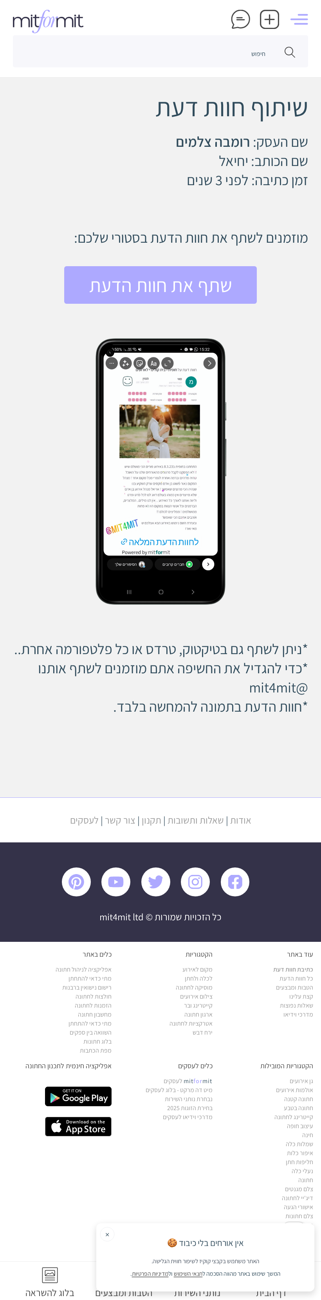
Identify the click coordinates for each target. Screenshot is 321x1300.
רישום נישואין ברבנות (87, 987)
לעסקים (84, 820)
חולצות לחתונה (94, 996)
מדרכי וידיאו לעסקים (188, 1117)
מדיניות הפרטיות (150, 1274)
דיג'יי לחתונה (297, 1198)
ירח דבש (203, 1032)
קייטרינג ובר (198, 1005)
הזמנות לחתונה (93, 1005)
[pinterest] (81, 894)
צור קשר (120, 820)
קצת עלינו (301, 996)
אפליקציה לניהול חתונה (84, 969)
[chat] (240, 20)
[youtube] (120, 894)
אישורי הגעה (298, 1207)
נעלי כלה (302, 1171)
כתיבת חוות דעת (293, 969)
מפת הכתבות (96, 1050)
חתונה (305, 1180)
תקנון (151, 820)
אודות (240, 820)
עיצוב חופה (300, 1126)
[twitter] (160, 894)
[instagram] (199, 894)
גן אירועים (301, 1081)
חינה (307, 1135)
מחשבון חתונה (95, 1014)
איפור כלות (300, 1153)
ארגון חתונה (198, 1014)
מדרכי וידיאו (298, 1014)
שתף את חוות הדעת (160, 285)
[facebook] (239, 894)
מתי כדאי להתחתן (90, 978)
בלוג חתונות (97, 1041)
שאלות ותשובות (196, 820)
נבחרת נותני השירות (189, 1099)
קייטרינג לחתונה (293, 1117)
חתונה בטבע (298, 1108)
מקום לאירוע (197, 969)
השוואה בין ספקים (91, 1032)
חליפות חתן (299, 1162)
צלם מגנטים (299, 1189)
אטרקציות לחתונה (191, 1023)
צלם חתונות (299, 1216)
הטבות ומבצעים (294, 987)
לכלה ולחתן (199, 978)
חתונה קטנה (298, 1099)
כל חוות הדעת (296, 978)
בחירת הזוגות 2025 (190, 1108)
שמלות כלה (299, 1144)
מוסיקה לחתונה (194, 987)
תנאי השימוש (188, 1274)
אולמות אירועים (294, 1090)
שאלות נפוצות (296, 1005)
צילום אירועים (196, 996)
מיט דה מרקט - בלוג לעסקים (179, 1090)
